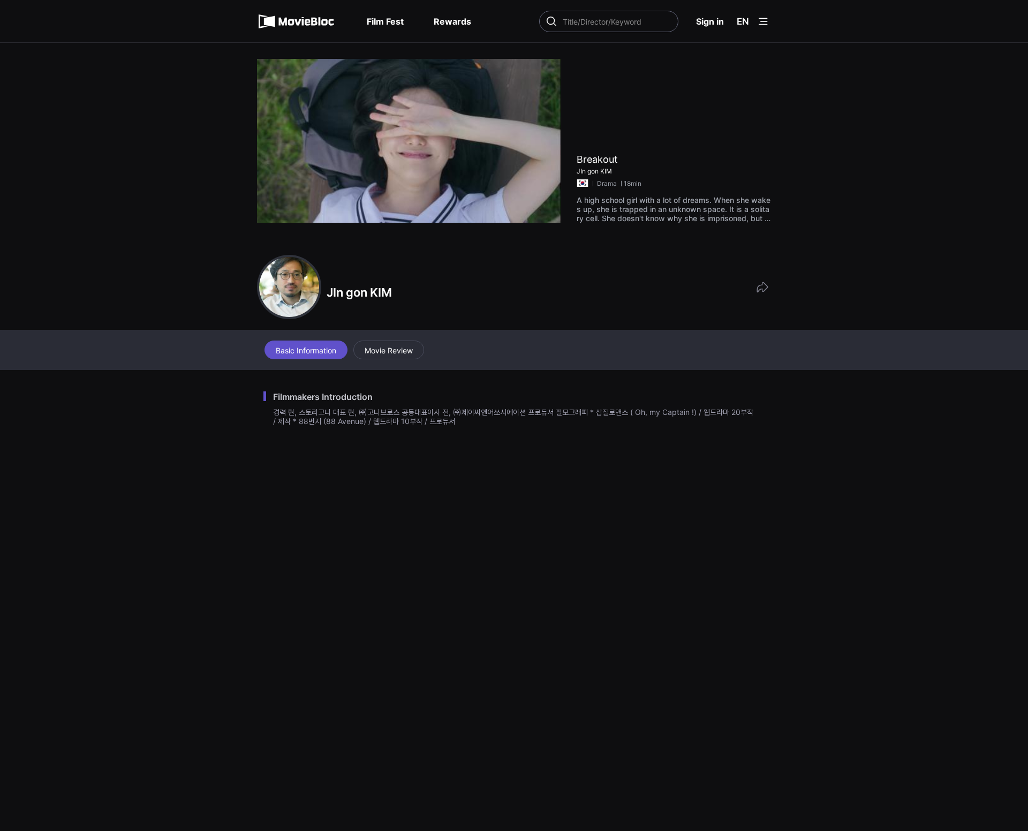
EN (743, 21)
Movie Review (389, 350)
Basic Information (306, 350)
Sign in (710, 21)
